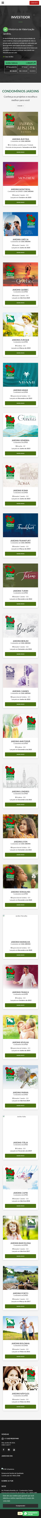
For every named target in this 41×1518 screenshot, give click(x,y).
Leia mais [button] (6, 1501)
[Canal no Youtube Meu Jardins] (14, 1450)
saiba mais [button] (20, 152)
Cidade (19, 106)
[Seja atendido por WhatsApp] (28, 1513)
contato (34, 3)
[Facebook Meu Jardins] (3, 1450)
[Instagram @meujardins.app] (9, 1450)
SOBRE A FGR (7, 1481)
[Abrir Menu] (2, 2)
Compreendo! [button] (20, 1506)
